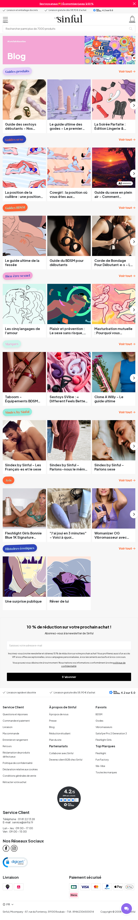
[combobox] (65, 28)
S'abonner (69, 677)
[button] (134, 3)
